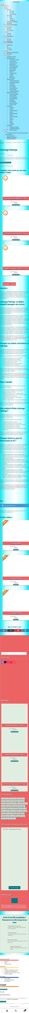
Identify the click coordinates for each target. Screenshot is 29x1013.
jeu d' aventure (5, 811)
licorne (3, 813)
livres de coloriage (11, 813)
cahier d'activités (19, 801)
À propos (6, 961)
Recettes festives (11, 139)
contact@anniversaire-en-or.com (12, 906)
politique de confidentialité (12, 999)
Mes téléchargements (9, 980)
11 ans (7, 801)
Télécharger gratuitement (6, 162)
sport (3, 818)
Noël (3, 816)
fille (7, 808)
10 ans (3, 801)
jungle (25, 811)
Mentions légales (8, 973)
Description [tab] (6, 284)
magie (18, 813)
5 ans (7, 798)
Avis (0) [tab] (13, 284)
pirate (7, 816)
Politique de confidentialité (10, 971)
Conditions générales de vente (11, 970)
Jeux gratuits (8, 142)
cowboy (25, 803)
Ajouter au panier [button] (16, 205)
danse (3, 806)
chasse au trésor (11, 803)
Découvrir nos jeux (14, 887)
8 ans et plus (10, 30)
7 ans (15, 798)
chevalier (19, 803)
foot (11, 808)
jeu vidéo (20, 811)
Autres (19, 142)
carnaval (4, 803)
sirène (22, 816)
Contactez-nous (3, 989)
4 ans (3, 798)
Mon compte (16, 1)
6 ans (11, 798)
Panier (23, 1009)
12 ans (12, 801)
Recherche (15, 1010)
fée (14, 808)
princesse (12, 816)
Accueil (3, 142)
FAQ (5, 968)
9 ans (23, 798)
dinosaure (8, 806)
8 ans (19, 798)
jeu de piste (13, 811)
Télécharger (16, 549)
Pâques (18, 816)
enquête (15, 806)
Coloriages (14, 142)
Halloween (19, 808)
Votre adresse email (5, 994)
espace (3, 808)
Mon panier (7, 981)
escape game (21, 806)
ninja (23, 813)
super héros (9, 818)
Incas (24, 808)
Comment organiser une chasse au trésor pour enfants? (16, 133)
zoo (14, 818)
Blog (5, 962)
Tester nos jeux (7, 964)
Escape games (13, 130)
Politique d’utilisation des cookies (12, 972)
